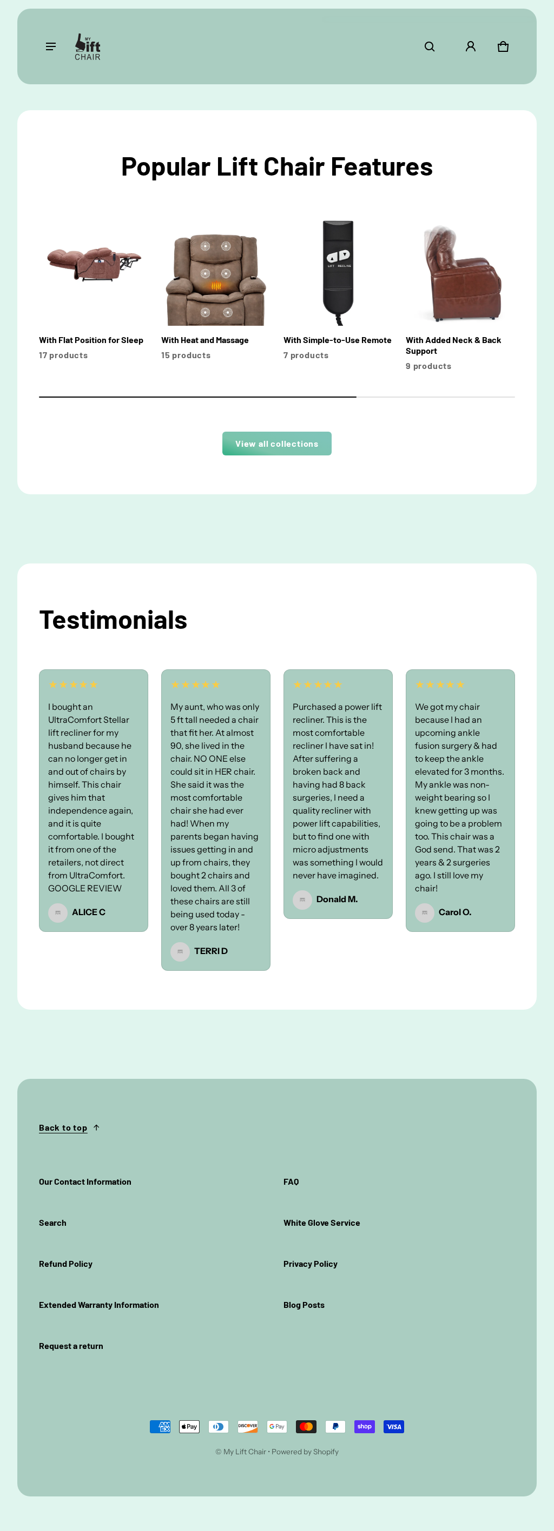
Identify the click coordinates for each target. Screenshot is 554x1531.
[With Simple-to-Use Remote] (338, 291)
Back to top (63, 1127)
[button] (429, 46)
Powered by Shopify (305, 1451)
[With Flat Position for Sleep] (93, 291)
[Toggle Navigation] (51, 46)
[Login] (471, 46)
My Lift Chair (244, 1451)
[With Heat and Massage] (216, 291)
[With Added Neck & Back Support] (460, 296)
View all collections (277, 443)
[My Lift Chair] (87, 46)
